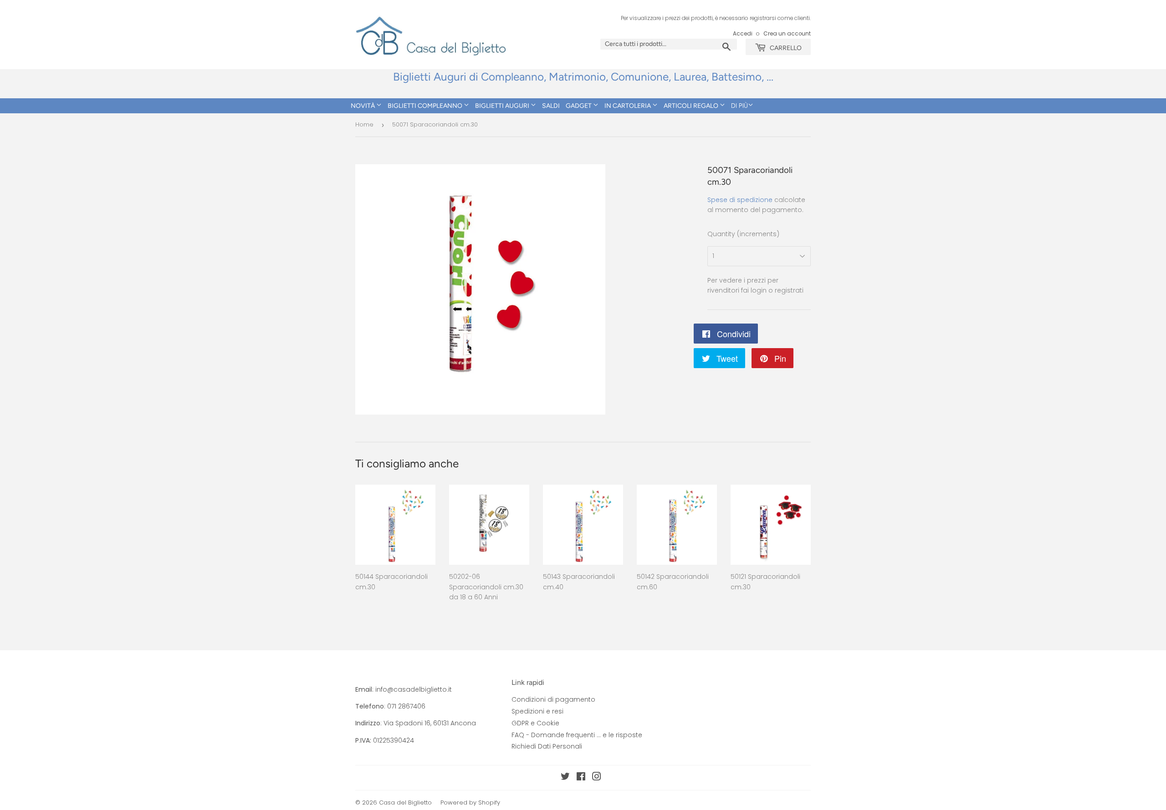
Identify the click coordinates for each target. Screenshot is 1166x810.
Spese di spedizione (739, 199)
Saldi (551, 106)
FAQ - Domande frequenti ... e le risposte (576, 734)
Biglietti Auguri (503, 106)
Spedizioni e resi (537, 711)
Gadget (579, 106)
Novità (363, 106)
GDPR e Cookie (535, 723)
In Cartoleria (628, 106)
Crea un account (787, 33)
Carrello (785, 48)
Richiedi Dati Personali (546, 746)
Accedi (742, 33)
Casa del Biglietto (405, 802)
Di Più (739, 105)
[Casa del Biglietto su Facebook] (581, 777)
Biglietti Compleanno (426, 106)
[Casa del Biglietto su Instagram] (596, 777)
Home (364, 124)
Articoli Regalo (692, 106)
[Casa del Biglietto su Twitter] (565, 777)
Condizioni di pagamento (553, 699)
